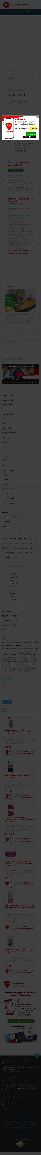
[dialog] (20, 128)
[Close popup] (37, 116)
